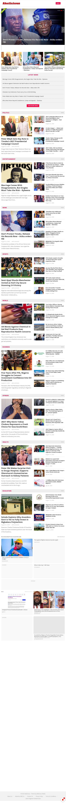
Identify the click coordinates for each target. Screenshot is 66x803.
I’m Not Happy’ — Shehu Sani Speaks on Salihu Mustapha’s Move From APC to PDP (54, 129)
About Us (9, 796)
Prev (3, 30)
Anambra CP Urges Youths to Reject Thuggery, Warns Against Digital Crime (54, 233)
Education (6, 491)
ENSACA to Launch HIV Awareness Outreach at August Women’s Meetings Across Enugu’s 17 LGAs (55, 461)
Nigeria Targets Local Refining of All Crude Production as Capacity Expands (55, 382)
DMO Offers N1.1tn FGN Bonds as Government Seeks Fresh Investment (55, 362)
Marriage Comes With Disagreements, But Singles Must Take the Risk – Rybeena (24, 79)
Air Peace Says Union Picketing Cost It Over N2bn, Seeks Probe (55, 372)
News (4, 208)
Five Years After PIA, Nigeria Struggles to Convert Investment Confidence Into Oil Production (16, 376)
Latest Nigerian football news (33, 798)
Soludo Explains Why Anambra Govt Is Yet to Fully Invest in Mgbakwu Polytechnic (16, 519)
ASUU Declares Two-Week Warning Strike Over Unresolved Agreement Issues (55, 496)
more (62, 112)
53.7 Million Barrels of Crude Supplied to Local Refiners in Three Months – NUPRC (54, 352)
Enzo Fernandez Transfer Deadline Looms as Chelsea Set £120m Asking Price (55, 289)
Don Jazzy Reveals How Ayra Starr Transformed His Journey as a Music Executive (55, 176)
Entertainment (8, 159)
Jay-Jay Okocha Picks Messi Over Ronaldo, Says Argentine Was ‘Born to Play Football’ (55, 269)
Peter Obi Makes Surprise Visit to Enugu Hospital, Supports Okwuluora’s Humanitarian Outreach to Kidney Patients (16, 472)
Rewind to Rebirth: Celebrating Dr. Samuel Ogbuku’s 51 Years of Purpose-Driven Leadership (55, 401)
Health (5, 442)
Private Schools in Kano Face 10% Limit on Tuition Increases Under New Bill (55, 526)
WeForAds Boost (61, 536)
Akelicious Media (41, 793)
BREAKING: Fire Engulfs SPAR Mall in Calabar (54, 242)
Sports (5, 254)
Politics (5, 113)
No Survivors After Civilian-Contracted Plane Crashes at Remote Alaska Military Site (54, 325)
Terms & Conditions (51, 796)
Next (63, 30)
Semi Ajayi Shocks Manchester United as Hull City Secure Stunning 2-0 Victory (16, 282)
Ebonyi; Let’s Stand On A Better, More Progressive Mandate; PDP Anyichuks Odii (54, 421)
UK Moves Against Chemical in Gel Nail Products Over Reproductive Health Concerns (25, 83)
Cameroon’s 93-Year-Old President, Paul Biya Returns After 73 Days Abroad (54, 335)
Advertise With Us (19, 796)
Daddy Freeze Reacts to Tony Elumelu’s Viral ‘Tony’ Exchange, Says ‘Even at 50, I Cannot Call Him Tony (55, 198)
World (5, 300)
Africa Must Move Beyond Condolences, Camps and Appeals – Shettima (33, 68)
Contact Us (30, 796)
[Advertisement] (33, 655)
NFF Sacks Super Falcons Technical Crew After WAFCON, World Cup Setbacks (55, 279)
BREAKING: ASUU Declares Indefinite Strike (53, 515)
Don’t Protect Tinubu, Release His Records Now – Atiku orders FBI (32, 40)
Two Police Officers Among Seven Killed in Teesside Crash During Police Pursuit (54, 68)
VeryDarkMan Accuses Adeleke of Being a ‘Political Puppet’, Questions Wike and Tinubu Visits (55, 187)
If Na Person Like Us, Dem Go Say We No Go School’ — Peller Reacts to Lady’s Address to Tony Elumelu (55, 165)
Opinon (5, 395)
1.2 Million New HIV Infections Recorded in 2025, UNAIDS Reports (55, 481)
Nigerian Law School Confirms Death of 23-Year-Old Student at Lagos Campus (55, 506)
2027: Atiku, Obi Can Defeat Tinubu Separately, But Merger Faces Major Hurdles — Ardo (55, 149)
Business (6, 347)
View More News (33, 105)
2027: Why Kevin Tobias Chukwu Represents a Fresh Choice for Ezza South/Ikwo (14, 424)
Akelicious (27, 793)
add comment (15, 146)
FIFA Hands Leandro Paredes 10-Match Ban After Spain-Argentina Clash (54, 259)
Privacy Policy (39, 796)
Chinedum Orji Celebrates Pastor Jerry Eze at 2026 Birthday (19, 92)
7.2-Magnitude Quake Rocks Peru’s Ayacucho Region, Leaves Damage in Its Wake (55, 316)
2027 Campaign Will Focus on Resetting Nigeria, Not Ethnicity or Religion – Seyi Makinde (54, 119)
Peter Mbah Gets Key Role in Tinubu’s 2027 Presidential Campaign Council (9, 68)
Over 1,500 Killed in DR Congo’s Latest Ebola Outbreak (55, 471)
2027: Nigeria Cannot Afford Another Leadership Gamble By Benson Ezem (55, 430)
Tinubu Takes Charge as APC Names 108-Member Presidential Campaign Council (55, 139)
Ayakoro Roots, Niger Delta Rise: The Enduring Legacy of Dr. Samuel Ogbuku (54, 411)
